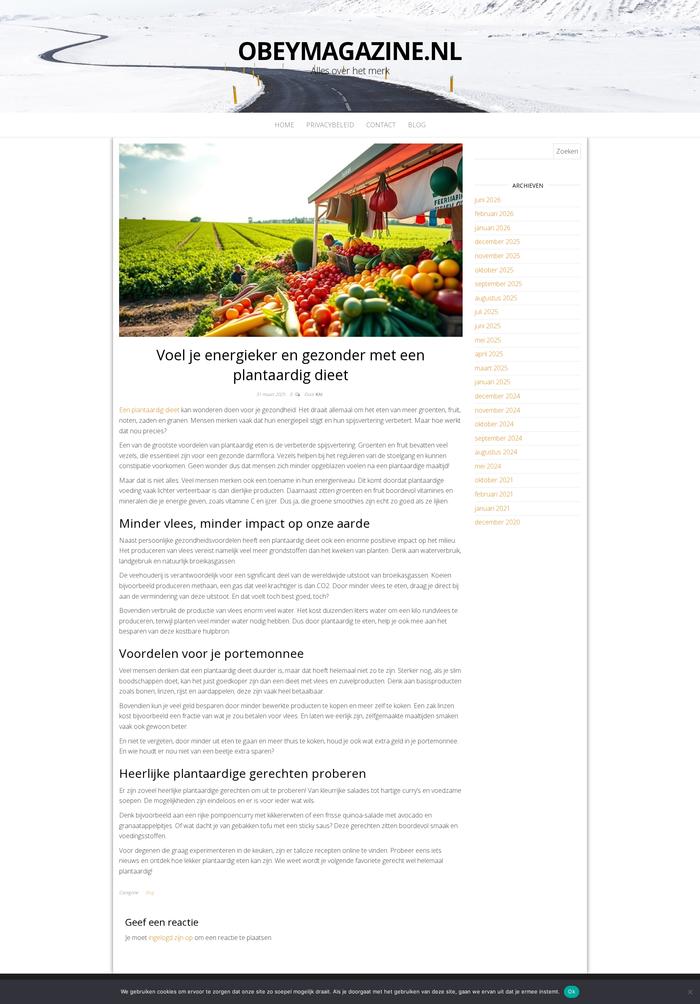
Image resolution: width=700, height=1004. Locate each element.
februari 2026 (494, 213)
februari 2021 (494, 494)
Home (284, 124)
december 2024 (497, 396)
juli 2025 (486, 311)
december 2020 (497, 522)
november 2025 (497, 255)
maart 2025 (491, 368)
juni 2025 (488, 325)
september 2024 (498, 438)
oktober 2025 (494, 269)
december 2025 (497, 241)
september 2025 (498, 283)
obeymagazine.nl (350, 50)
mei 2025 (488, 340)
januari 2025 (492, 381)
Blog (417, 124)
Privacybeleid (330, 124)
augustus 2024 (496, 451)
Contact (381, 124)
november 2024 (497, 410)
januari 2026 (492, 227)
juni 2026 (488, 199)
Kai (319, 394)
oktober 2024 (494, 424)
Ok (571, 991)
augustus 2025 (496, 297)
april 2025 (489, 353)
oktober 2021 (494, 479)
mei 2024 (488, 466)
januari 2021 (492, 508)
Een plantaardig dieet (149, 409)
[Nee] (690, 992)
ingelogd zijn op (171, 937)
